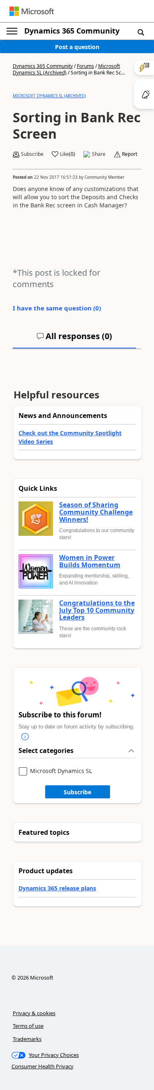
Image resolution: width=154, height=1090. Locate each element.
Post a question (77, 47)
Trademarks (27, 1039)
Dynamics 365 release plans (57, 888)
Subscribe (77, 792)
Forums (85, 66)
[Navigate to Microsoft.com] (31, 11)
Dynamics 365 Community (72, 31)
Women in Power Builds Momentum (89, 561)
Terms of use (28, 1025)
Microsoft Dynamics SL (61, 771)
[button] (141, 31)
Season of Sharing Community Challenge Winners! (96, 512)
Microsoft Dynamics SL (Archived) (49, 96)
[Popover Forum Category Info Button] (25, 737)
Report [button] (129, 154)
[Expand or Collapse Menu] (12, 31)
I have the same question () (57, 308)
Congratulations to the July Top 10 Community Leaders (97, 610)
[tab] (74, 339)
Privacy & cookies (34, 1013)
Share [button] (99, 154)
